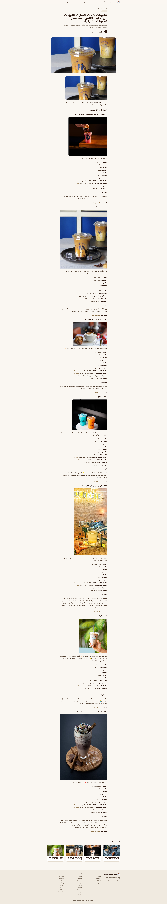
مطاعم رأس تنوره (61, 885)
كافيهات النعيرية (61, 891)
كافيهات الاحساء (79, 892)
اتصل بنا (68, 2)
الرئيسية (85, 2)
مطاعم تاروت (61, 889)
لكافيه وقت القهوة (95, 831)
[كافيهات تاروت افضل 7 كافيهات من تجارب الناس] (83, 88)
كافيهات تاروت (100, 8)
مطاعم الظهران (79, 889)
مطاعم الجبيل (79, 885)
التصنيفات (80, 2)
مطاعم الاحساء (79, 881)
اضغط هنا (76, 180)
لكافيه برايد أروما (96, 315)
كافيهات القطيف (79, 894)
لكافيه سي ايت (96, 202)
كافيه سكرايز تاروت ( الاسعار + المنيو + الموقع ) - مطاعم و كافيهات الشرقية (93, 858)
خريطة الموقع (98, 883)
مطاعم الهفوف (61, 878)
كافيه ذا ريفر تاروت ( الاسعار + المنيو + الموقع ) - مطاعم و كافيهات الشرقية (56, 858)
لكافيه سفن (97, 392)
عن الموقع (74, 2)
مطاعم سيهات (61, 876)
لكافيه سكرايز (97, 481)
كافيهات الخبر (79, 880)
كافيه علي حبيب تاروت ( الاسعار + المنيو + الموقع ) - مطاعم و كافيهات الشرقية (75, 858)
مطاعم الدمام (80, 878)
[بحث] (48, 2)
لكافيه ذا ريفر (97, 707)
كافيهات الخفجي (61, 887)
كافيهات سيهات (61, 883)
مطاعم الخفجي (61, 881)
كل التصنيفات (98, 878)
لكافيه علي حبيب (96, 611)
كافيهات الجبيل (79, 891)
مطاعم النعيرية (61, 880)
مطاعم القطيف (79, 887)
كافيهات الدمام (79, 883)
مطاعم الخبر (80, 876)
